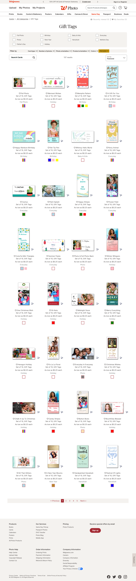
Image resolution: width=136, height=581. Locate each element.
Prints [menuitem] (11, 14)
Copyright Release (15, 558)
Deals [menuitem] (126, 14)
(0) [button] (101, 19)
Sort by (109, 57)
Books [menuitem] (20, 14)
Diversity (66, 560)
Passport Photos (41, 530)
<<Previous (54, 501)
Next (97, 2)
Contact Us (13, 560)
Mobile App (40, 538)
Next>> (83, 501)
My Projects (39, 7)
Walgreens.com (68, 552)
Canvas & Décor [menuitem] (81, 14)
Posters (11, 535)
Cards (11, 19)
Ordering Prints (41, 552)
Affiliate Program (68, 566)
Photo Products (68, 527)
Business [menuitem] (118, 14)
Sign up (95, 530)
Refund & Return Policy (44, 560)
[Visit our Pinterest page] (119, 577)
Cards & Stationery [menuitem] (34, 14)
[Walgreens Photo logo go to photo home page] (68, 7)
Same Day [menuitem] (95, 14)
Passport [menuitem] (107, 14)
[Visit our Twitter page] (114, 577)
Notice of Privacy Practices (28, 575)
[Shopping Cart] (125, 7)
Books (11, 527)
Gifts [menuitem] (69, 14)
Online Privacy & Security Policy (56, 575)
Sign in (116, 2)
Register (124, 2)
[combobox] (101, 7)
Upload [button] (12, 7)
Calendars (12, 532)
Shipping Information (43, 558)
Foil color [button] (103, 51)
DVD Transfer (40, 532)
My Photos (24, 7)
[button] (120, 7)
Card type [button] (31, 51)
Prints (11, 538)
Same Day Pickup (42, 527)
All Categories (22, 19)
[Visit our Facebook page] (108, 577)
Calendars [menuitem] (59, 14)
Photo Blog (39, 535)
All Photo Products (15, 540)
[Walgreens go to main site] (14, 1)
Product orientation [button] (80, 51)
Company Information (70, 558)
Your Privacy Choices (70, 569)
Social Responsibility (70, 563)
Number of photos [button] (45, 51)
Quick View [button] (23, 112)
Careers (65, 555)
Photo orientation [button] (62, 51)
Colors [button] (93, 51)
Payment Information (43, 555)
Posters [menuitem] (48, 14)
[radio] (23, 105)
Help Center (13, 552)
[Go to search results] (114, 7)
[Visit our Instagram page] (125, 577)
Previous (43, 2)
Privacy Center (13, 575)
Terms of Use (41, 575)
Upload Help (13, 555)
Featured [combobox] (110, 59)
